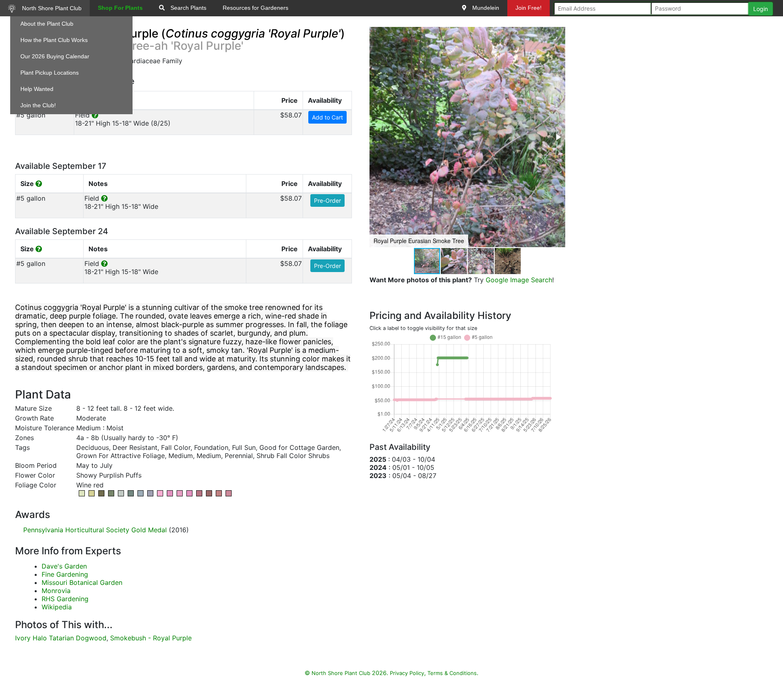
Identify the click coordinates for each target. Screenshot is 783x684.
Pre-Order (327, 200)
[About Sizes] (38, 183)
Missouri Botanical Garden (82, 582)
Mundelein (485, 7)
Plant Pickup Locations (49, 72)
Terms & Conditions (452, 673)
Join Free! (528, 7)
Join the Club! (38, 105)
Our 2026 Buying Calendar (54, 56)
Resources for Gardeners (255, 7)
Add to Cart (327, 117)
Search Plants (187, 7)
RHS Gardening (65, 599)
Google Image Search (519, 280)
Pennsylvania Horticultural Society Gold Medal (95, 530)
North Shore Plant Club (51, 8)
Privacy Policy (407, 673)
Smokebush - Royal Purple (151, 638)
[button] (557, 137)
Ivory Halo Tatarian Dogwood (60, 638)
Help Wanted (36, 89)
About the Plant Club (46, 23)
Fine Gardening (65, 574)
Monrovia (56, 591)
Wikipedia (57, 607)
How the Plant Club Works (54, 40)
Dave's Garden (64, 566)
